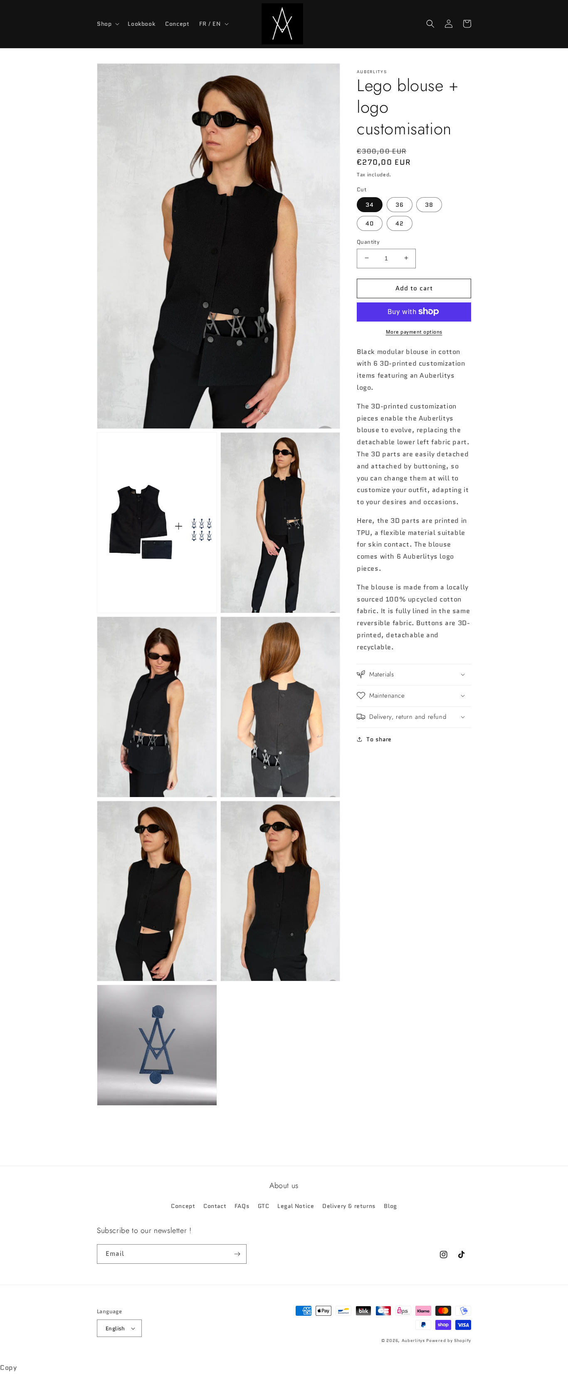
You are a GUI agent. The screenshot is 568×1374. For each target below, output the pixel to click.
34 (369, 204)
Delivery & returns (349, 1206)
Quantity (368, 241)
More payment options (414, 331)
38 (429, 204)
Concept (183, 1206)
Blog (390, 1206)
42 (399, 223)
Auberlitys (413, 1340)
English (115, 1328)
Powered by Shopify (448, 1340)
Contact (214, 1206)
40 (369, 223)
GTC (263, 1206)
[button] (107, 23)
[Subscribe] (237, 1254)
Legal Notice (295, 1206)
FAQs (242, 1206)
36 (399, 204)
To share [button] (379, 739)
